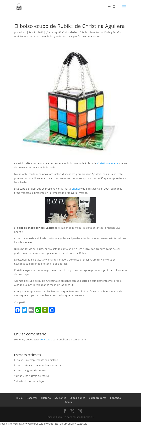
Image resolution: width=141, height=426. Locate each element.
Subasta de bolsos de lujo (29, 381)
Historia (46, 397)
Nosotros (31, 397)
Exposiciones (77, 397)
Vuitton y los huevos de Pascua (32, 375)
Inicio (19, 397)
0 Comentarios (91, 36)
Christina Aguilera (107, 163)
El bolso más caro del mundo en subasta (37, 365)
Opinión (75, 36)
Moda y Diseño (112, 32)
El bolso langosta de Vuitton (30, 370)
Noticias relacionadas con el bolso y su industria (42, 36)
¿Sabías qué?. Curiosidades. (62, 32)
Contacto (115, 397)
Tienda (69, 402)
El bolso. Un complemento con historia (36, 360)
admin (22, 32)
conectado (46, 339)
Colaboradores (97, 397)
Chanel (76, 188)
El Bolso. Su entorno (90, 32)
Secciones (60, 397)
